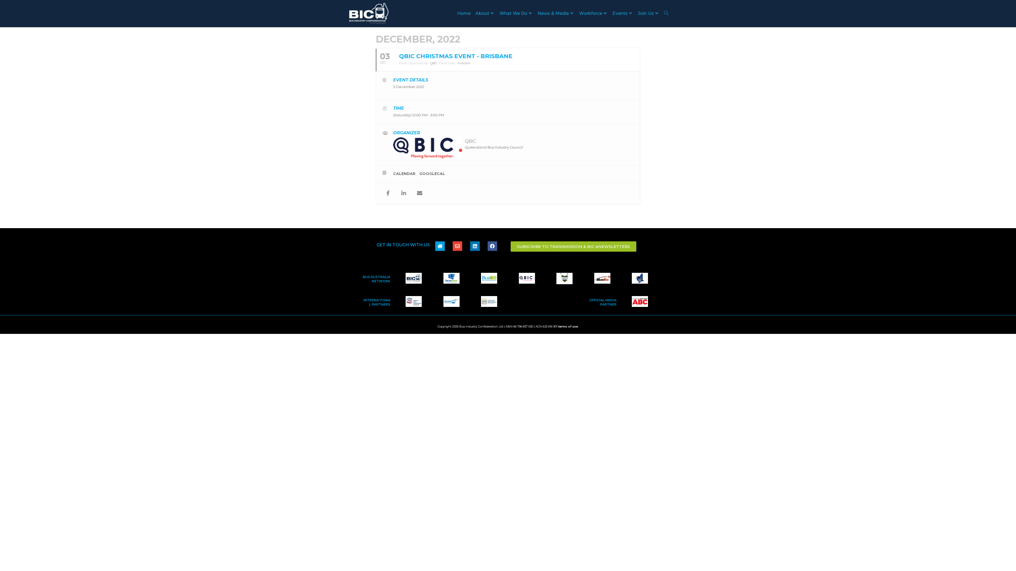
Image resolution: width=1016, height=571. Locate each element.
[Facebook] (492, 246)
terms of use (568, 326)
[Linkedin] (475, 246)
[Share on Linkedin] (403, 193)
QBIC (470, 141)
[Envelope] (457, 246)
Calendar (404, 173)
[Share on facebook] (387, 193)
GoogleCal (432, 173)
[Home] (440, 246)
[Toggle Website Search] (666, 13)
